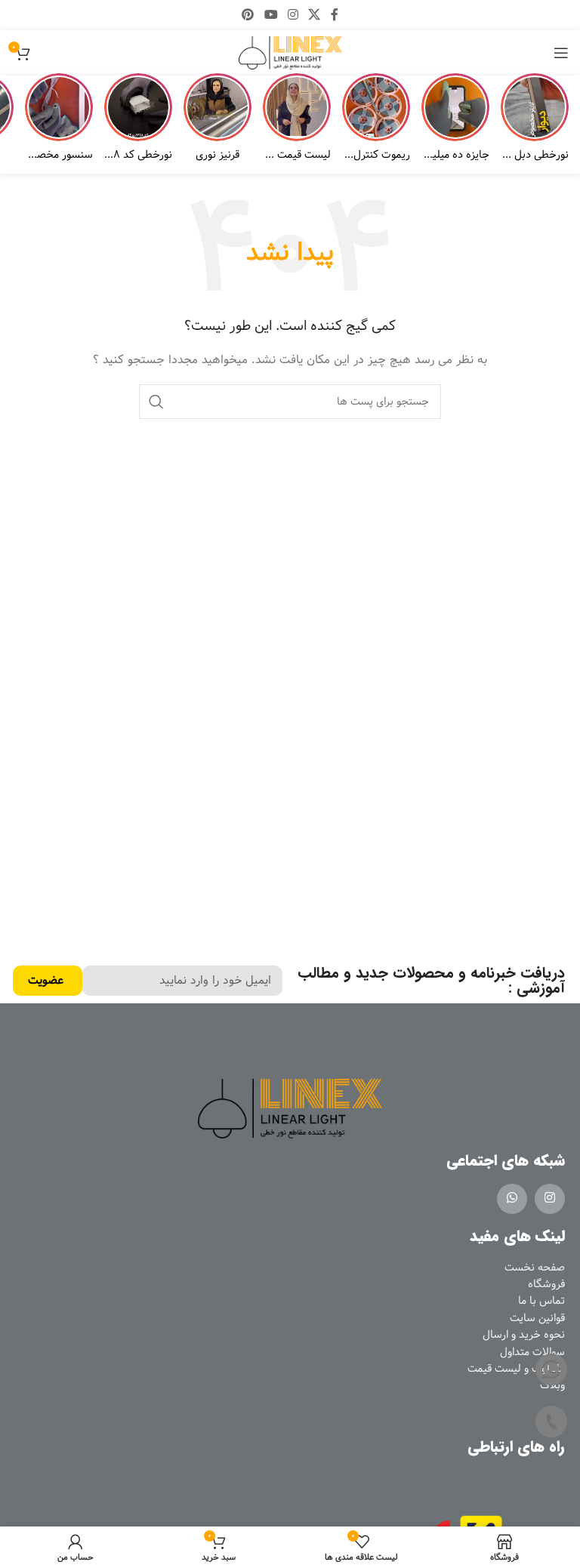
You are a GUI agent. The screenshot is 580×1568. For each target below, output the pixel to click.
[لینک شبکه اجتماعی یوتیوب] (270, 15)
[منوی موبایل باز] (561, 53)
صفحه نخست (534, 1267)
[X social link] (314, 15)
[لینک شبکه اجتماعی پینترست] (248, 15)
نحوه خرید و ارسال (524, 1335)
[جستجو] (156, 401)
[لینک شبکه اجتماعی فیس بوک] (334, 15)
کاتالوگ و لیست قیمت (516, 1369)
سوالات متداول (532, 1352)
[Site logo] (290, 53)
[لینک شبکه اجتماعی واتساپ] (512, 1199)
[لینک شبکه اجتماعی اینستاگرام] (292, 15)
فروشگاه (546, 1284)
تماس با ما (541, 1301)
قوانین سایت (537, 1318)
